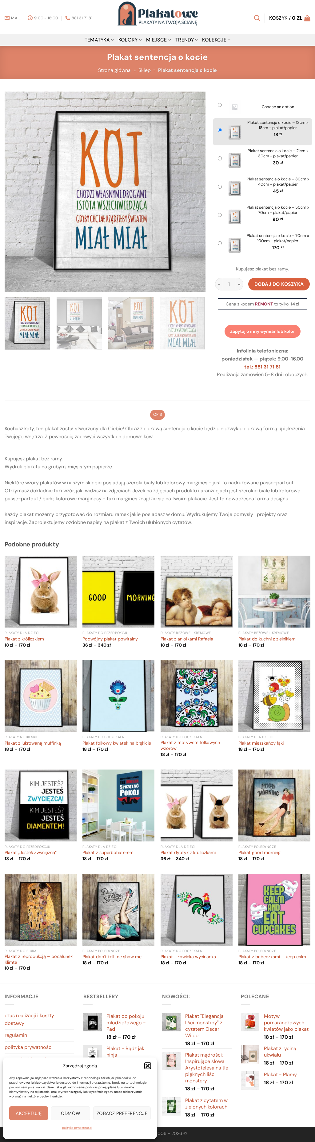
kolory (128, 40)
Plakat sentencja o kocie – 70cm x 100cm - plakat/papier (278, 238)
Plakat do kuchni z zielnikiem (267, 639)
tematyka (97, 40)
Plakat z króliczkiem (24, 639)
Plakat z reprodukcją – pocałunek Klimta (39, 959)
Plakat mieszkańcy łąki (261, 743)
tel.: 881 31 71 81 (262, 367)
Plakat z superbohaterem (108, 853)
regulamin (16, 1035)
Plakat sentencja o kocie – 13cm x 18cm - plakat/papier (277, 125)
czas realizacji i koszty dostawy (29, 1019)
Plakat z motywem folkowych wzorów (190, 745)
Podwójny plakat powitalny (110, 639)
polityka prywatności (77, 1128)
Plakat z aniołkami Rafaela (187, 639)
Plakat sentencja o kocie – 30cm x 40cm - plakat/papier (278, 182)
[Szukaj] (257, 18)
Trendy (184, 40)
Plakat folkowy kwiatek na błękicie (116, 743)
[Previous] (16, 192)
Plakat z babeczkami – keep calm (272, 957)
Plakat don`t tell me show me (112, 957)
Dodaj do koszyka (279, 284)
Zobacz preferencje (122, 1113)
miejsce (156, 40)
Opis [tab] (157, 414)
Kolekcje (214, 40)
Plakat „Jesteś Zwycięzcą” (31, 853)
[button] (148, 1066)
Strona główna (114, 70)
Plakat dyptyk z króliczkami (188, 853)
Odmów (71, 1113)
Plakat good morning (259, 853)
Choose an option (278, 106)
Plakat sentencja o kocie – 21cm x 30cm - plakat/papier (278, 153)
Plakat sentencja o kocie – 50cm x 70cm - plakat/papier (278, 210)
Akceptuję (29, 1113)
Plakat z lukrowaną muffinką (33, 743)
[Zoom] (13, 284)
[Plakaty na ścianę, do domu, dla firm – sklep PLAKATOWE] (157, 17)
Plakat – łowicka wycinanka (188, 957)
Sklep (144, 70)
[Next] (193, 192)
